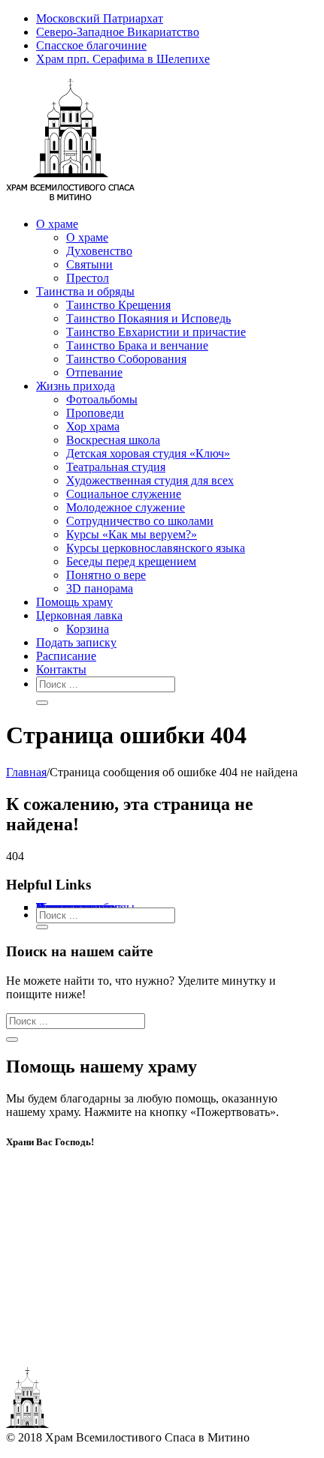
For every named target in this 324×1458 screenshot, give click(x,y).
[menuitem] (176, 19)
